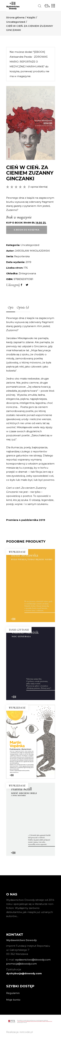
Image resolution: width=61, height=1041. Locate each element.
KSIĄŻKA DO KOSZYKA (30, 686)
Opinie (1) (23, 307)
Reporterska (22, 256)
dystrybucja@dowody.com (24, 973)
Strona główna (15, 17)
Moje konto (13, 999)
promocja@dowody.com (21, 963)
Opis (11, 307)
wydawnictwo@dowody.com (33, 959)
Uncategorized (15, 21)
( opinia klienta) (38, 186)
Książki (31, 17)
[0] (46, 6)
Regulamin (13, 993)
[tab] (10, 307)
